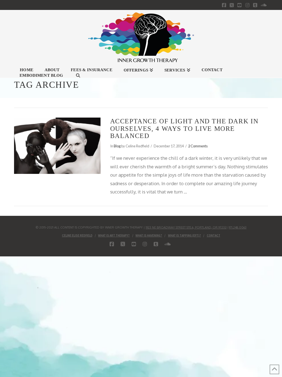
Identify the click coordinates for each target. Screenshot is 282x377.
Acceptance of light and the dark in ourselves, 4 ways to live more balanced (184, 128)
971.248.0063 (237, 227)
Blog (117, 146)
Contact (213, 235)
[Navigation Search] (78, 75)
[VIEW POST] (57, 146)
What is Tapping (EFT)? (184, 235)
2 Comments (198, 146)
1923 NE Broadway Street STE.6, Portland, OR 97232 (186, 227)
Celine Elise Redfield (77, 235)
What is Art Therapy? (114, 235)
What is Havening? (148, 235)
